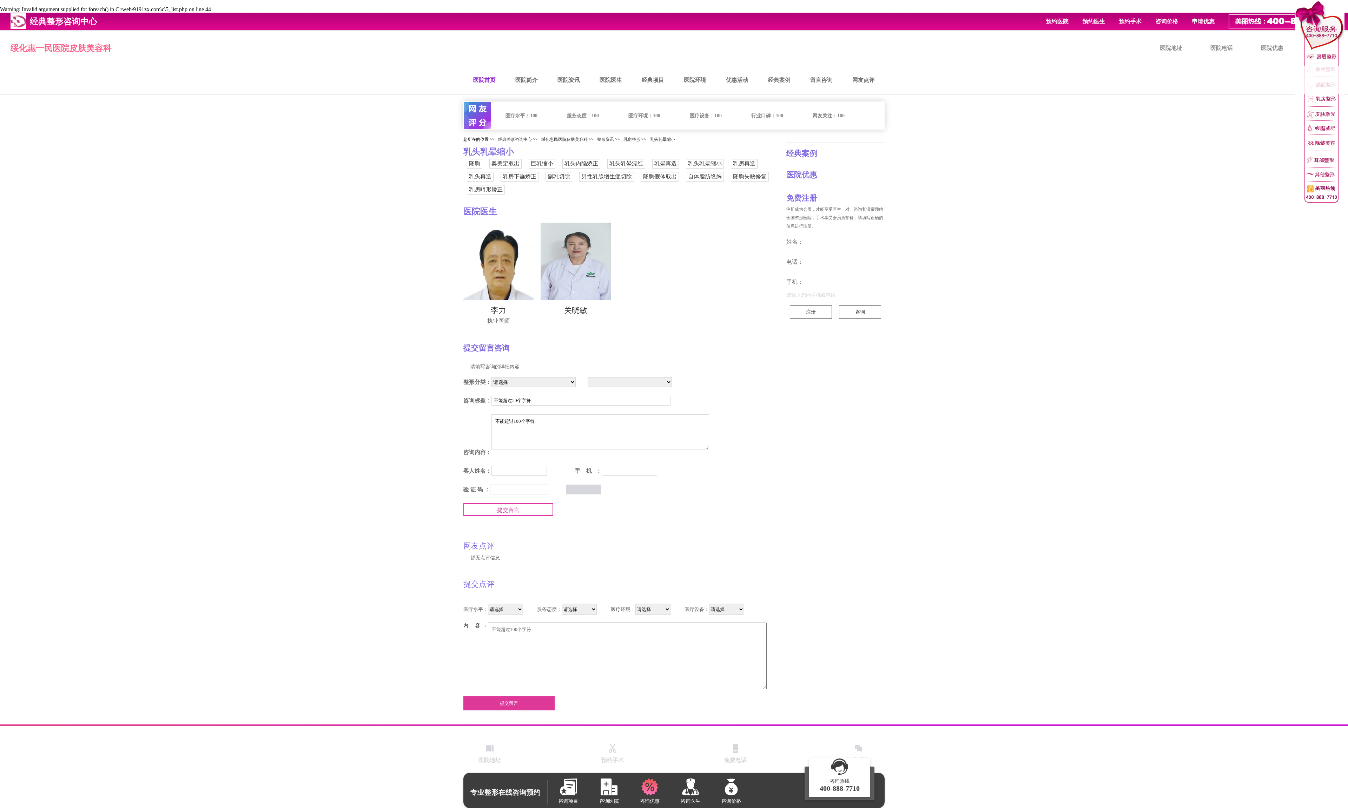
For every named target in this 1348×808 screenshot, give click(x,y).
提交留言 (508, 510)
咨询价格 (1167, 21)
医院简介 (526, 80)
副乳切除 (559, 176)
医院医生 (611, 80)
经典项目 (653, 80)
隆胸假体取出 (660, 176)
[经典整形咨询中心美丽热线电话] (1319, 101)
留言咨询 (821, 80)
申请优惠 (1203, 21)
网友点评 (863, 80)
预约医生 (1094, 21)
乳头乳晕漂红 (626, 163)
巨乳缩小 (542, 163)
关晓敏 (575, 310)
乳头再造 (480, 176)
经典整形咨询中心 (515, 139)
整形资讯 (605, 139)
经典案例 (779, 80)
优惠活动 (737, 80)
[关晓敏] (576, 261)
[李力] (498, 261)
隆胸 (474, 163)
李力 (498, 310)
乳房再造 (744, 163)
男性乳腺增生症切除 (606, 176)
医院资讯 (568, 80)
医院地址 (1171, 48)
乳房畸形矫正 (486, 189)
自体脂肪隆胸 (705, 176)
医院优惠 (1272, 48)
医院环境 (695, 80)
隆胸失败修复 (750, 176)
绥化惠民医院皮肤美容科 (564, 139)
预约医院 (1057, 21)
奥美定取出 (505, 163)
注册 (811, 312)
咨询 (860, 312)
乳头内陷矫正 (581, 163)
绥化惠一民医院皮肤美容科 (61, 48)
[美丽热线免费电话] (1285, 21)
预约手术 (1130, 21)
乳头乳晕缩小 (662, 139)
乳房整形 (631, 139)
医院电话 (1221, 48)
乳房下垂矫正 (519, 176)
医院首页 (484, 80)
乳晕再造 (665, 163)
